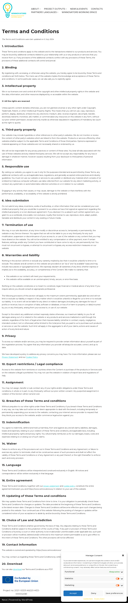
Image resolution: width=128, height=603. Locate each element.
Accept (73, 593)
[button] (123, 555)
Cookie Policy (88, 599)
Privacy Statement (10, 357)
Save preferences (114, 593)
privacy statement (51, 486)
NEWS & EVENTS (79, 9)
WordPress (27, 600)
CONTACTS (97, 9)
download (17, 569)
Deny (93, 593)
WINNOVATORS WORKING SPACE (79, 12)
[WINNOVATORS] (14, 10)
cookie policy (69, 486)
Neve (4, 600)
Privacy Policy (99, 599)
